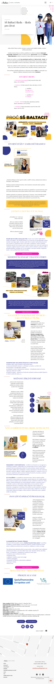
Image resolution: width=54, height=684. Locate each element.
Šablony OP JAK (41, 531)
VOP (4, 673)
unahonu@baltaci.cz (40, 668)
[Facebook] (37, 674)
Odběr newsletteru (8, 675)
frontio (42, 678)
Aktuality (6, 665)
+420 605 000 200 (39, 663)
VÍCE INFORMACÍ (31, 621)
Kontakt (5, 677)
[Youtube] (43, 674)
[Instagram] (40, 674)
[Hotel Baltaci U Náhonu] (11, 3)
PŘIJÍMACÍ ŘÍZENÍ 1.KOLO (27, 253)
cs (50, 2)
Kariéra (5, 668)
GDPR (5, 672)
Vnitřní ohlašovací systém (10, 670)
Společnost (6, 666)
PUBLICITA (21, 621)
